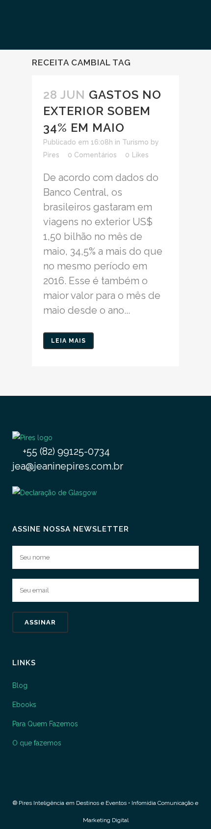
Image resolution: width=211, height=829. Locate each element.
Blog (19, 685)
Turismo (135, 142)
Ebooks (24, 705)
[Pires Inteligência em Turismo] (32, 438)
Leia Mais (68, 340)
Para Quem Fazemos (45, 724)
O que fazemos (36, 743)
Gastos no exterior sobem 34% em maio (102, 111)
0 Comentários (92, 155)
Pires (51, 155)
